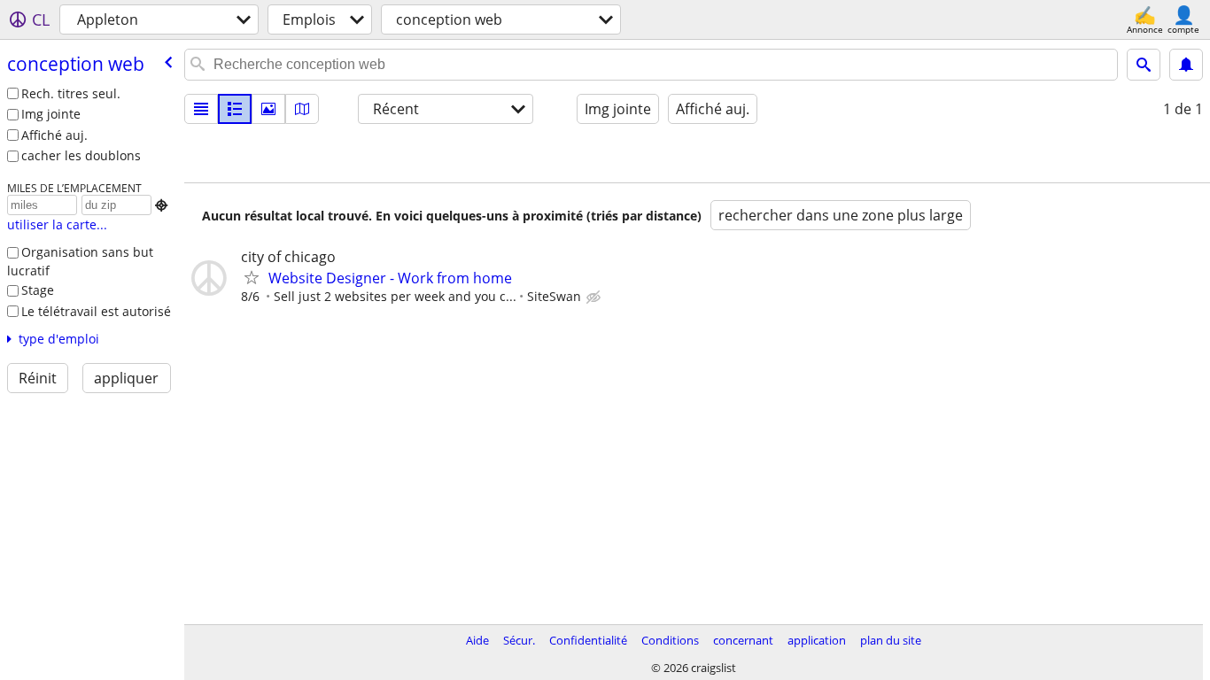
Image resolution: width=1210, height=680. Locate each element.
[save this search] (1186, 65)
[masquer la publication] (595, 297)
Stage (37, 290)
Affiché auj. (54, 135)
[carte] (302, 109)
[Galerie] (268, 109)
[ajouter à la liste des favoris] (251, 277)
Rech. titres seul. (70, 93)
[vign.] (235, 109)
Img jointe (51, 113)
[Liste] (201, 109)
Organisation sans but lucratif (80, 261)
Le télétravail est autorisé (96, 311)
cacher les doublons (81, 155)
